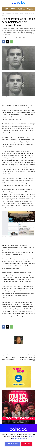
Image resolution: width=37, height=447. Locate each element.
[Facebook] (3, 41)
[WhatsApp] (11, 41)
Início (3, 13)
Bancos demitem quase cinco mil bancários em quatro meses (8, 359)
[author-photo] (18, 344)
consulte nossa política (19, 438)
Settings (31, 436)
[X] (7, 41)
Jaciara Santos (7, 37)
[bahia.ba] (18, 2)
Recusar (27, 443)
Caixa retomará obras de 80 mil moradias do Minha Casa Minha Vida (27, 359)
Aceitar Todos (12, 443)
